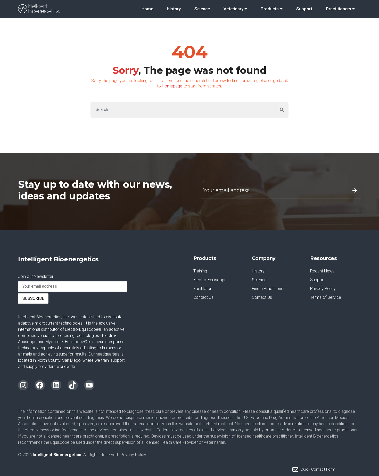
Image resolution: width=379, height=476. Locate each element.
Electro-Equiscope (210, 279)
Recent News (322, 271)
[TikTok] (73, 385)
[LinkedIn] (56, 385)
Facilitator (202, 288)
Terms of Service (325, 297)
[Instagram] (23, 385)
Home (147, 8)
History (174, 8)
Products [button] (270, 8)
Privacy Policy (323, 288)
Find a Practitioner (268, 288)
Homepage (172, 86)
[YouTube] (89, 385)
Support (304, 8)
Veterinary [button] (233, 8)
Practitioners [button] (338, 8)
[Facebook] (40, 385)
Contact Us (203, 297)
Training (200, 271)
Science (202, 8)
